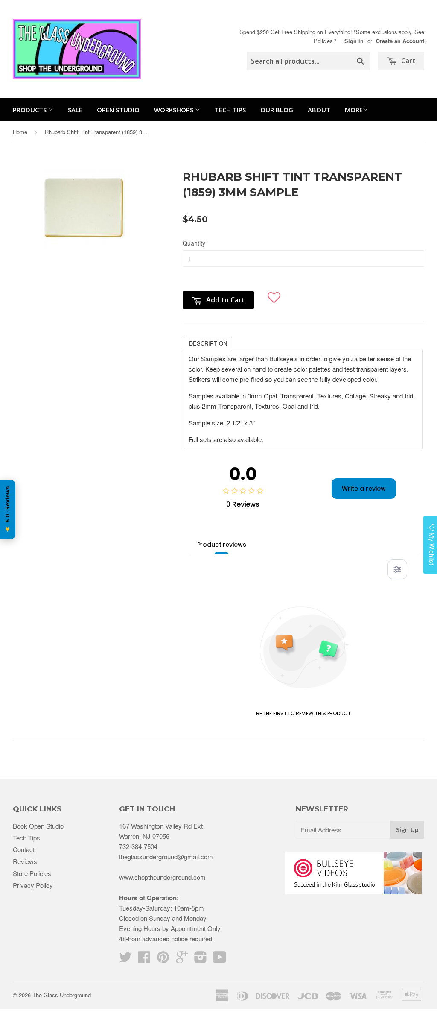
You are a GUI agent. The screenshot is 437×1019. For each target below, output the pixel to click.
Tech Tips (230, 109)
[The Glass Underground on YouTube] (219, 959)
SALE (75, 109)
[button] (274, 294)
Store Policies (32, 873)
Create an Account (400, 41)
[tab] (208, 342)
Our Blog (276, 109)
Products (30, 109)
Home (20, 132)
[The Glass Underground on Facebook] (144, 959)
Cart (407, 60)
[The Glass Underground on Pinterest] (163, 959)
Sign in (354, 41)
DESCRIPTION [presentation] (208, 343)
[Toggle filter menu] (397, 569)
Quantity (194, 243)
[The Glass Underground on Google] (181, 959)
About (319, 109)
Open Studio (118, 109)
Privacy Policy (33, 885)
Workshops (174, 109)
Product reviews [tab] (221, 544)
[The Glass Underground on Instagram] (200, 959)
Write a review (364, 488)
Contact (24, 849)
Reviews (25, 861)
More (354, 109)
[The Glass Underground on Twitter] (125, 959)
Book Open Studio (38, 825)
